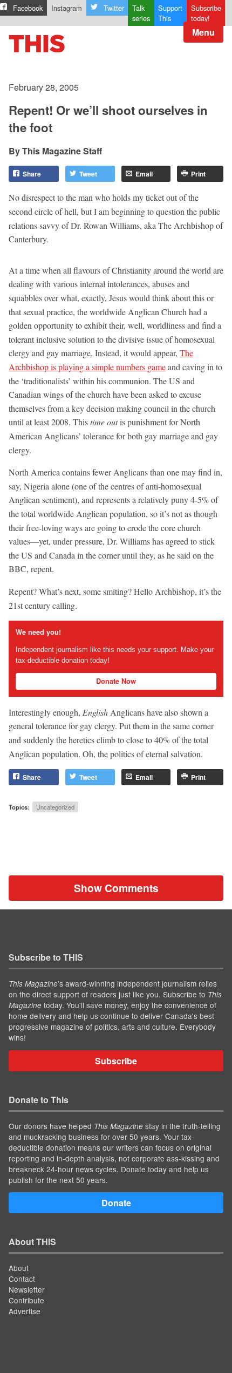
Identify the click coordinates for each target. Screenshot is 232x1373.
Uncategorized (55, 807)
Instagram (66, 8)
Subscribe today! (206, 13)
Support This (170, 13)
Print (198, 174)
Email (144, 174)
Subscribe (116, 1061)
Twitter (114, 8)
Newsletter (27, 1289)
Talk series (141, 13)
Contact (22, 1278)
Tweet (88, 174)
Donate (116, 1203)
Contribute (26, 1300)
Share (32, 174)
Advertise (24, 1311)
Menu (203, 32)
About (19, 1267)
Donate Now (116, 681)
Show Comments (116, 887)
